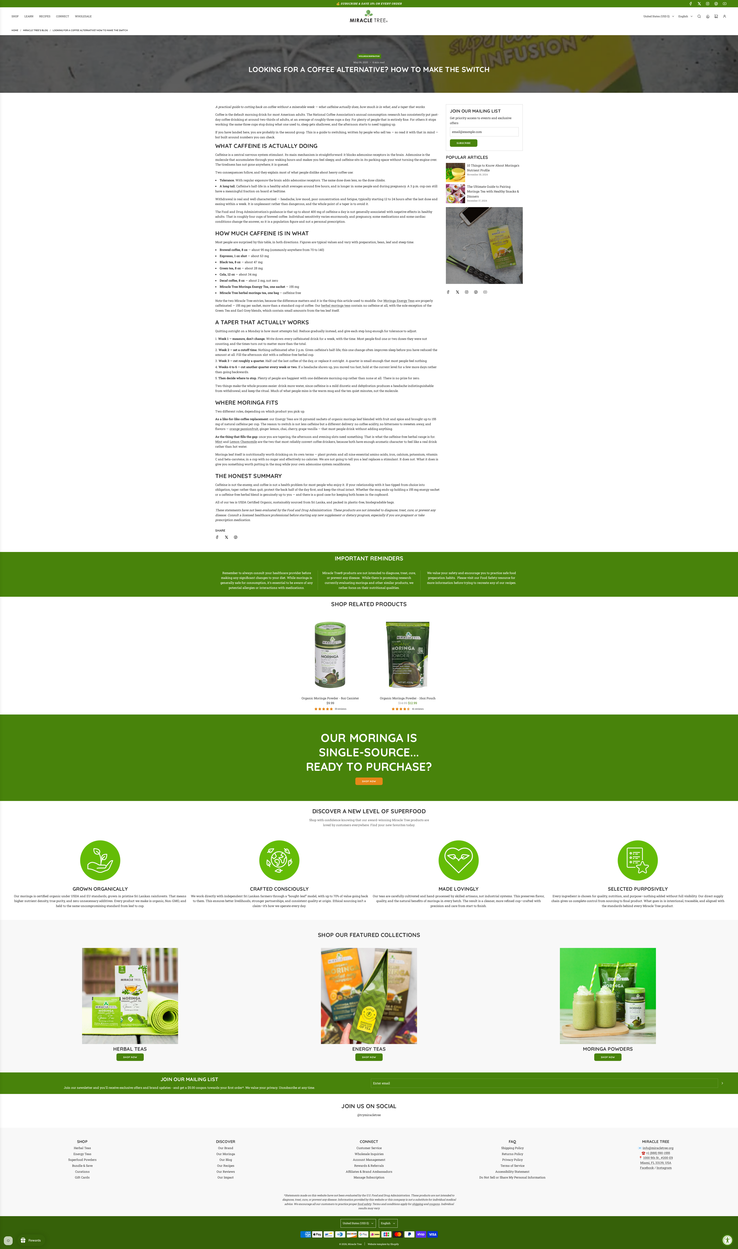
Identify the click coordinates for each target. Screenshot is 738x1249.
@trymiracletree (369, 1115)
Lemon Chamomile (243, 442)
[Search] (699, 16)
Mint (218, 442)
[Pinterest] (716, 4)
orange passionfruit (243, 429)
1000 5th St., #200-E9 (658, 1158)
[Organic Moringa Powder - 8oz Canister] (330, 655)
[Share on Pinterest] (235, 538)
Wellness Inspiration (369, 56)
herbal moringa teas (335, 305)
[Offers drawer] (707, 16)
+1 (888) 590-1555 (658, 1153)
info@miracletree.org (658, 1148)
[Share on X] (226, 538)
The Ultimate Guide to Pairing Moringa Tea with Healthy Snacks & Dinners (493, 191)
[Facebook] (690, 4)
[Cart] (716, 16)
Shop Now (130, 1057)
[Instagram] (707, 4)
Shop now (369, 781)
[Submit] (722, 1083)
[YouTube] (724, 4)
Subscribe (464, 143)
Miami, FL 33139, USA (655, 1163)
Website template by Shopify (383, 1244)
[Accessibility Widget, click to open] (727, 1240)
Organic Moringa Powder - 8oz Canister (330, 698)
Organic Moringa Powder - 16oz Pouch (407, 698)
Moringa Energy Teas (399, 301)
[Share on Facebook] (217, 538)
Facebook (647, 1168)
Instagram (664, 1168)
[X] (699, 4)
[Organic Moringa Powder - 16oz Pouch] (407, 655)
